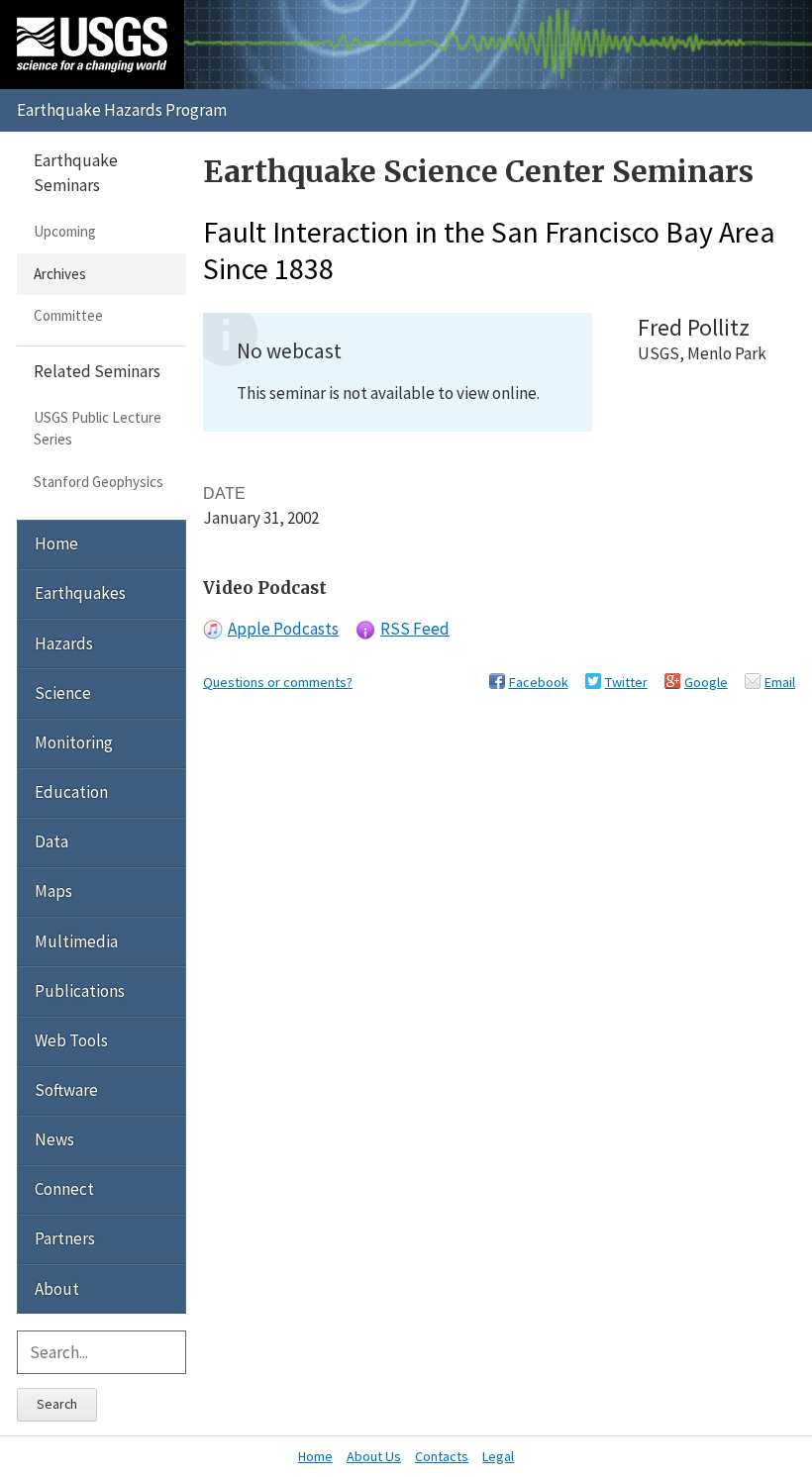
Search (57, 1404)
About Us (374, 1456)
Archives (60, 273)
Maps (53, 891)
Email (779, 682)
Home (56, 543)
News (54, 1139)
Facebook (538, 682)
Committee (68, 315)
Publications (80, 991)
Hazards (64, 643)
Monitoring (74, 742)
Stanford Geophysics (98, 481)
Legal (498, 1456)
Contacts (441, 1456)
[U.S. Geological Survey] (92, 44)
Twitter (626, 682)
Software (66, 1090)
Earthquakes (80, 593)
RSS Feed (415, 629)
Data (51, 841)
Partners (65, 1238)
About (57, 1289)
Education (71, 792)
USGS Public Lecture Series (97, 428)
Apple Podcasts (283, 629)
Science (63, 693)
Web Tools (71, 1040)
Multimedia (76, 941)
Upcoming (65, 231)
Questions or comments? (278, 682)
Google (706, 682)
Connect (64, 1189)
